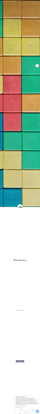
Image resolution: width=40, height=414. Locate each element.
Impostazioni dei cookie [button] (27, 411)
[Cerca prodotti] (37, 66)
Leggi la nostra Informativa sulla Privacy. (21, 406)
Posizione (8, 1)
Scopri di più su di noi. (19, 407)
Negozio (3, 1)
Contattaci (14, 1)
